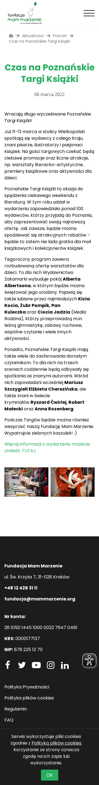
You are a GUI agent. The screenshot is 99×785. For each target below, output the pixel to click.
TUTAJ (29, 451)
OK (49, 775)
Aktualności (33, 36)
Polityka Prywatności (26, 687)
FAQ (8, 720)
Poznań (60, 36)
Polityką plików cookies (56, 743)
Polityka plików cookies (29, 698)
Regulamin (15, 709)
